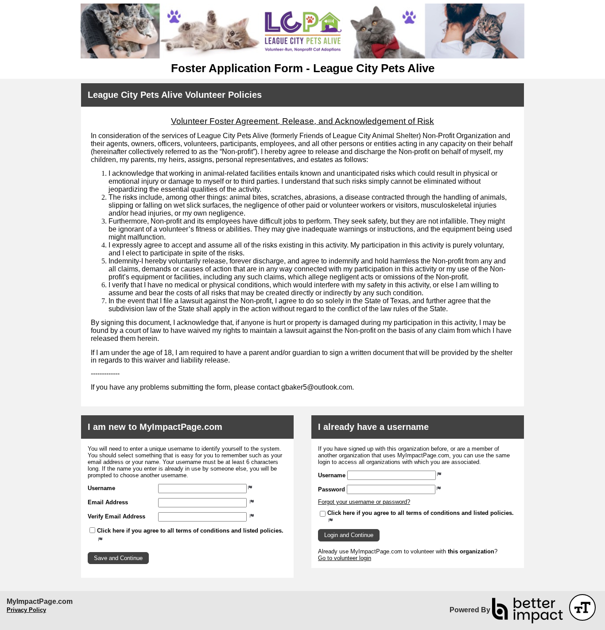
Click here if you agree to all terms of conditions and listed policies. (190, 530)
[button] (118, 558)
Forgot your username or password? (364, 502)
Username (101, 488)
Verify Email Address (116, 516)
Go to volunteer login (344, 558)
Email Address (108, 502)
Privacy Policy (26, 610)
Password (331, 489)
